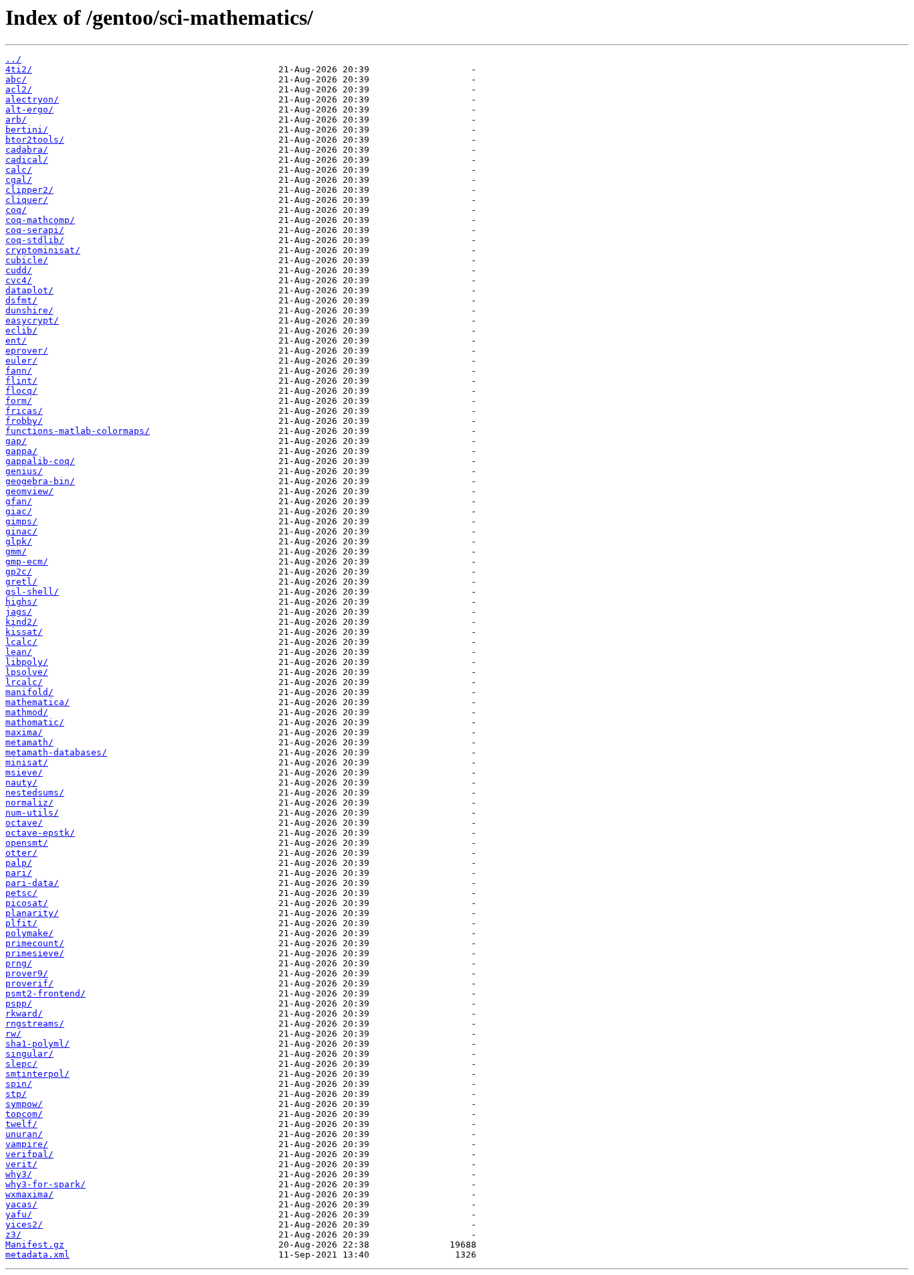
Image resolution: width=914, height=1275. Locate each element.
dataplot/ (29, 290)
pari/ (18, 873)
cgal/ (18, 180)
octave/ (24, 823)
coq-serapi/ (34, 230)
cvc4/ (18, 280)
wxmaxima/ (29, 1194)
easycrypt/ (32, 320)
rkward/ (24, 1013)
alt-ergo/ (29, 109)
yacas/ (21, 1204)
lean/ (18, 652)
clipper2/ (29, 190)
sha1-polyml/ (37, 1044)
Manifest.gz (34, 1245)
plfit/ (21, 923)
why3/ (18, 1174)
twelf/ (21, 1124)
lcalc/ (21, 642)
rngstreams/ (34, 1024)
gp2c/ (18, 572)
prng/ (18, 963)
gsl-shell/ (32, 592)
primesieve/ (34, 953)
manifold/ (29, 692)
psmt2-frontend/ (45, 993)
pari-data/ (32, 883)
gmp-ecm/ (26, 561)
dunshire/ (29, 310)
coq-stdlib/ (34, 240)
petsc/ (21, 893)
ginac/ (21, 531)
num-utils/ (32, 813)
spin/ (18, 1084)
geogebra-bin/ (40, 481)
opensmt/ (26, 843)
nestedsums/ (34, 793)
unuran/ (24, 1134)
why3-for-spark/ (45, 1184)
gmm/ (16, 551)
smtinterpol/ (37, 1074)
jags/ (18, 612)
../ (13, 59)
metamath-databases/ (56, 752)
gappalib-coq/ (40, 461)
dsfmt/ (21, 300)
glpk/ (18, 541)
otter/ (21, 853)
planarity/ (32, 913)
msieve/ (24, 772)
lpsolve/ (26, 672)
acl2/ (18, 89)
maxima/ (24, 732)
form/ (18, 401)
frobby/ (24, 421)
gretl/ (21, 582)
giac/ (18, 511)
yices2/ (24, 1224)
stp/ (16, 1094)
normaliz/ (29, 803)
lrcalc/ (24, 682)
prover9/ (26, 973)
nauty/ (21, 782)
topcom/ (24, 1114)
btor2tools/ (34, 140)
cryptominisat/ (42, 250)
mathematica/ (37, 702)
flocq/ (21, 391)
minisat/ (26, 762)
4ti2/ (18, 69)
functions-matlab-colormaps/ (77, 431)
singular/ (29, 1054)
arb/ (16, 120)
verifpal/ (29, 1154)
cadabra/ (26, 150)
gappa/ (21, 451)
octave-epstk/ (40, 833)
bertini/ (26, 130)
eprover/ (26, 351)
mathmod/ (26, 712)
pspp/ (18, 1003)
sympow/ (24, 1104)
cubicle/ (26, 260)
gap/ (16, 441)
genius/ (24, 471)
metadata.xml (37, 1255)
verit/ (21, 1164)
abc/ (16, 79)
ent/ (16, 340)
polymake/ (29, 933)
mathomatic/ (34, 722)
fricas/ (24, 411)
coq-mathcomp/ (40, 220)
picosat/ (26, 903)
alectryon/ (32, 99)
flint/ (21, 381)
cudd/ (18, 270)
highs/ (21, 602)
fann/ (18, 371)
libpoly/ (26, 662)
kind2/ (21, 622)
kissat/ (24, 632)
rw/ (13, 1034)
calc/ (18, 170)
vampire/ (26, 1144)
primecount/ (34, 943)
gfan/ (18, 501)
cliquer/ (26, 200)
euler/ (21, 361)
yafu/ (18, 1214)
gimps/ (21, 521)
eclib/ (21, 330)
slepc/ (21, 1064)
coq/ (16, 210)
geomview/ (29, 491)
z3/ (13, 1234)
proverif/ (29, 983)
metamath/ (29, 742)
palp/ (18, 863)
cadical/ (26, 160)
